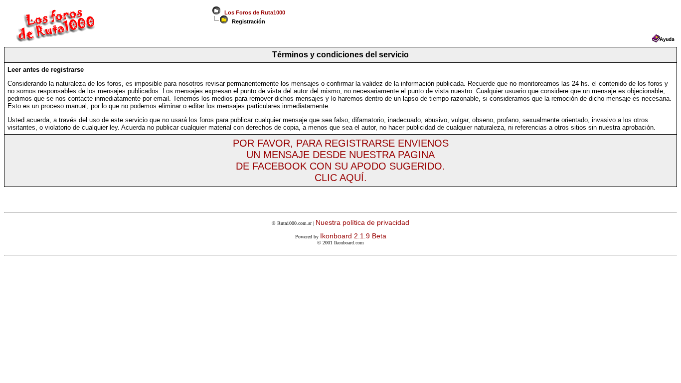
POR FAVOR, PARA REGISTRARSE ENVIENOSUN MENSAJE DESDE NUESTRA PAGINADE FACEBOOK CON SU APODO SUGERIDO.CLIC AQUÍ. (341, 160)
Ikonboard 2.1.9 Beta (353, 236)
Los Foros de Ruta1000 (253, 12)
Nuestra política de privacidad (362, 222)
